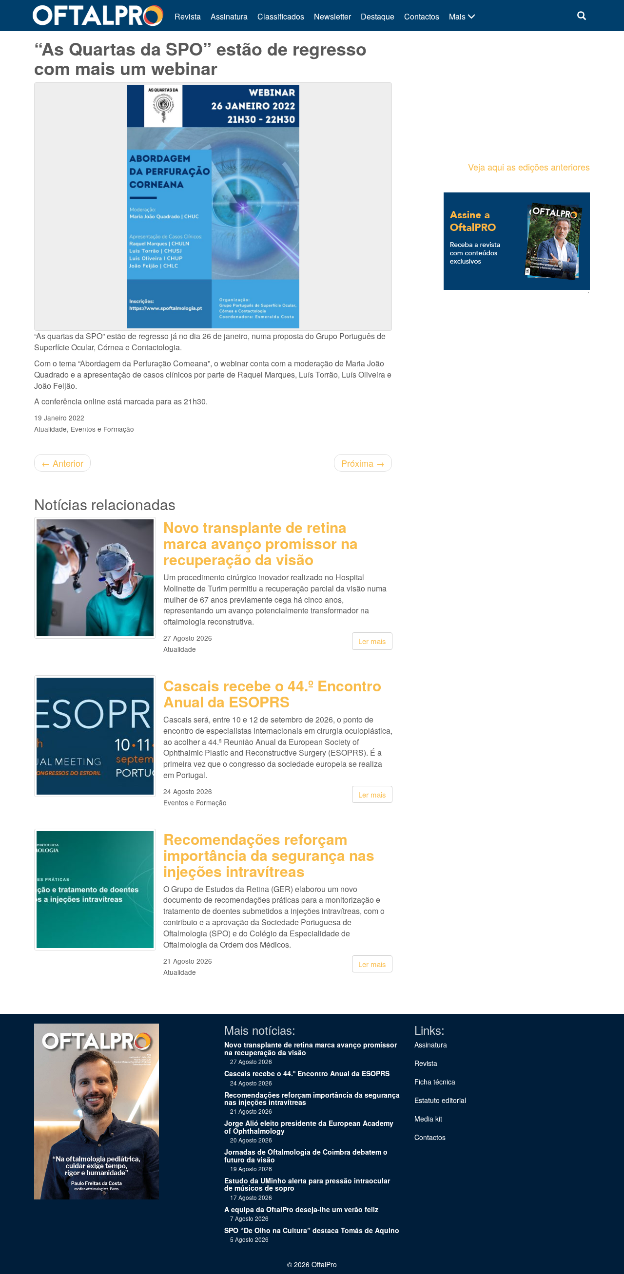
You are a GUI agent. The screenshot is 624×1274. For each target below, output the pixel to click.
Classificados (280, 16)
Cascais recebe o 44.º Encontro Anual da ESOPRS (272, 693)
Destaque (377, 16)
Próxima (363, 462)
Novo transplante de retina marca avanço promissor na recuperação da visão (260, 543)
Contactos (421, 16)
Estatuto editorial (440, 1100)
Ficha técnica (434, 1081)
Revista (188, 16)
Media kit (428, 1118)
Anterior (62, 462)
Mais (458, 16)
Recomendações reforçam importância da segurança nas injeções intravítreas (268, 854)
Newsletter (332, 16)
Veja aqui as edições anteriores (529, 166)
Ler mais (372, 641)
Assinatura (229, 16)
